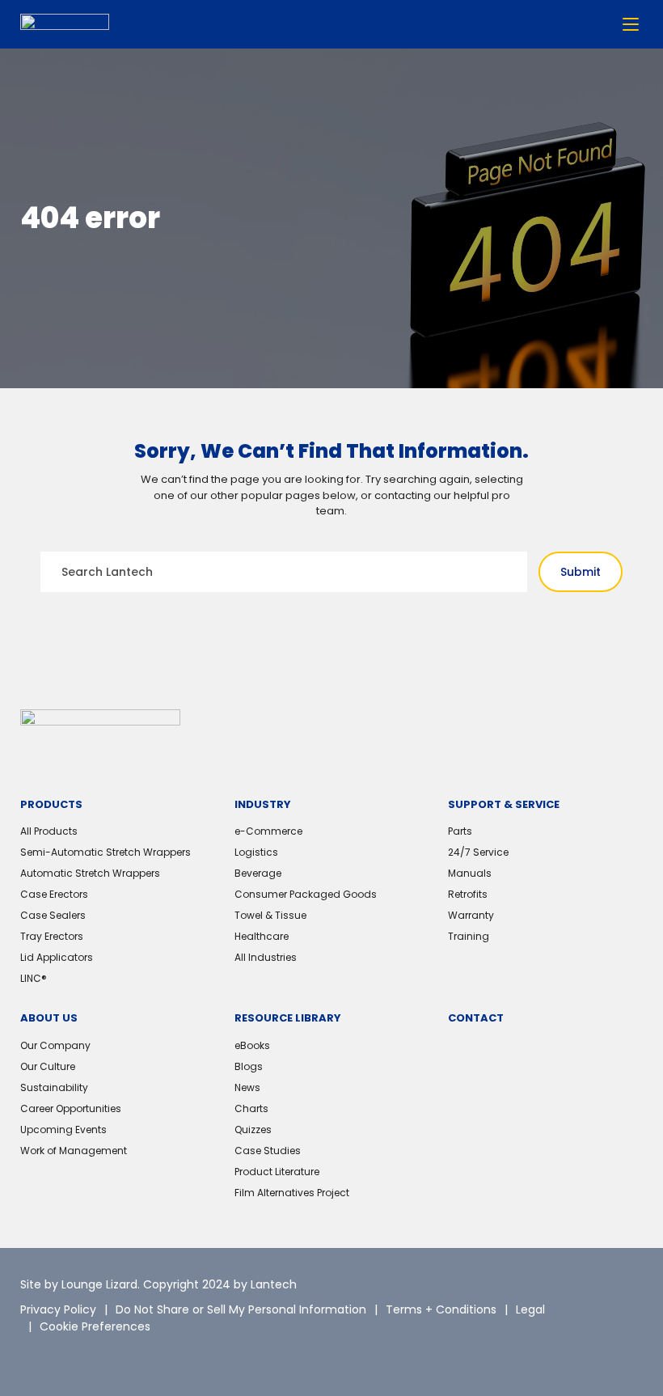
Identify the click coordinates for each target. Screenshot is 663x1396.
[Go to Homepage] (64, 25)
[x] (32, 1355)
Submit (580, 572)
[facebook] (105, 1355)
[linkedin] (69, 1355)
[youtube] (141, 1355)
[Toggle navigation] (631, 24)
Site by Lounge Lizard (78, 1284)
